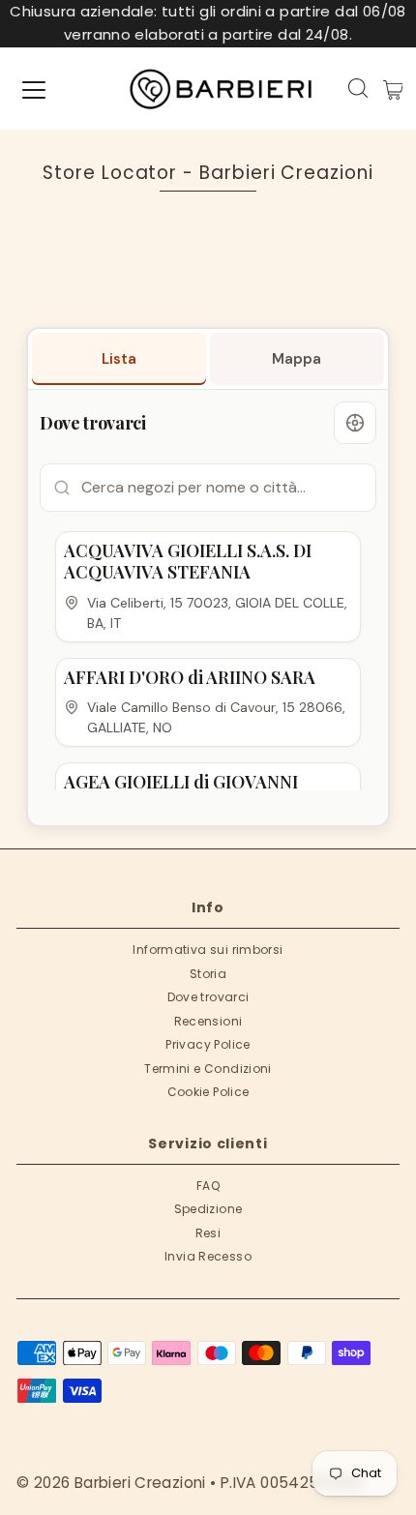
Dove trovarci (208, 997)
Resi (208, 1233)
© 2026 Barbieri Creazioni (111, 1482)
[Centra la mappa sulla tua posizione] (355, 422)
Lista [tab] (119, 359)
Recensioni (208, 1021)
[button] (208, 586)
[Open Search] (358, 88)
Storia (208, 973)
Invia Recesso (208, 1256)
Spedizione (208, 1209)
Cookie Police (208, 1092)
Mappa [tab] (296, 359)
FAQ (208, 1185)
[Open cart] (393, 89)
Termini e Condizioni (208, 1068)
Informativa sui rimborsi (207, 949)
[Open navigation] (34, 89)
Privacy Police (207, 1044)
